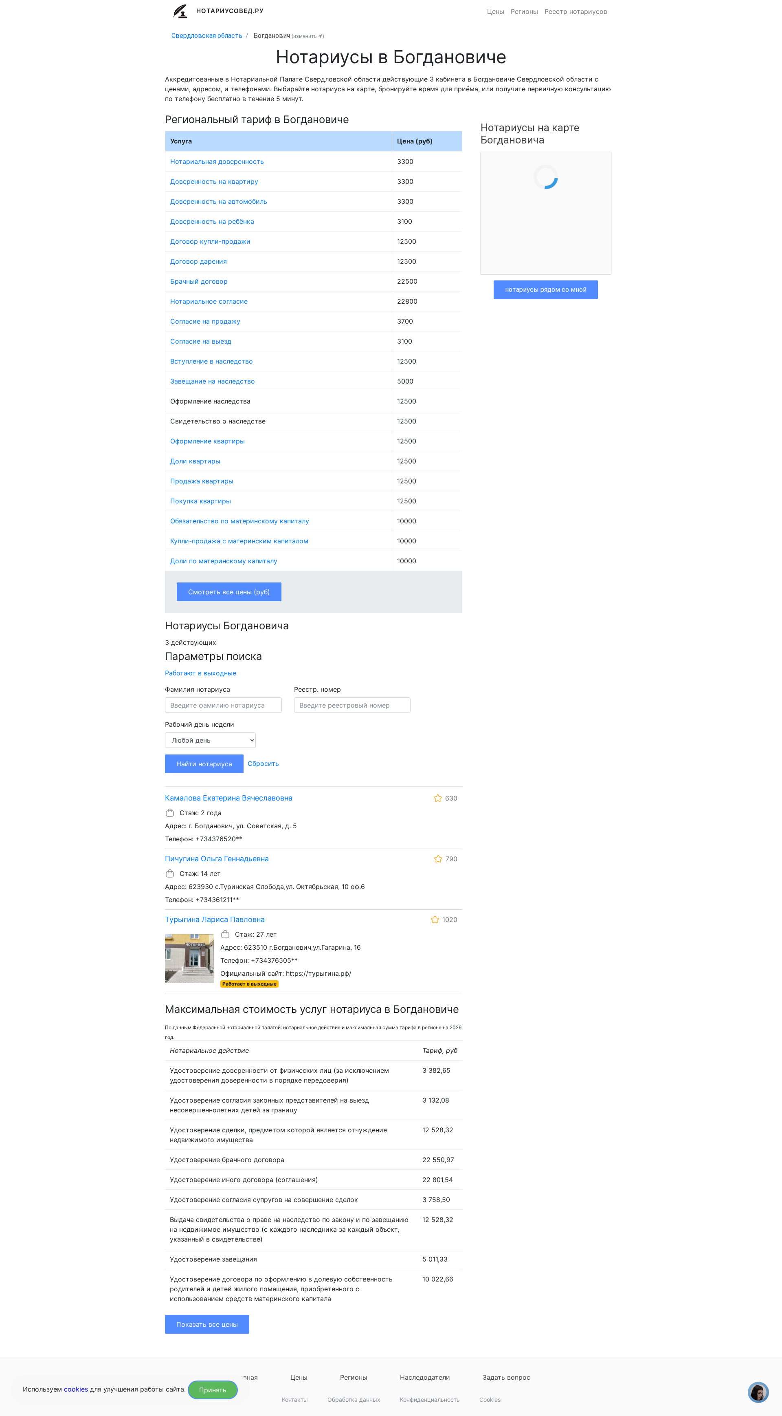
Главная (245, 1377)
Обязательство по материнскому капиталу (239, 521)
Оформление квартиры (207, 441)
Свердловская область (206, 36)
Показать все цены (207, 1324)
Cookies (490, 1399)
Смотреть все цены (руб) (229, 592)
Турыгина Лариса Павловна (215, 919)
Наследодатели (425, 1377)
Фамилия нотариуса (197, 689)
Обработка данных (353, 1399)
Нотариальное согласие (209, 301)
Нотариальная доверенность (217, 161)
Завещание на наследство (212, 381)
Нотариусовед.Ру (230, 11)
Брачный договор (199, 281)
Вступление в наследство (211, 361)
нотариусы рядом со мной (545, 289)
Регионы (524, 11)
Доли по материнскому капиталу (223, 561)
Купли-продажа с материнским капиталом (239, 541)
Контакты (295, 1399)
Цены (495, 11)
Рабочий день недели (199, 724)
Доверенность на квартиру (214, 181)
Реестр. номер (317, 689)
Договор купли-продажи (210, 241)
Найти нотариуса (204, 764)
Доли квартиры (195, 461)
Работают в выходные (200, 673)
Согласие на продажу (205, 321)
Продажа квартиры (201, 481)
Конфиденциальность (430, 1399)
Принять (212, 1390)
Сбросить (263, 763)
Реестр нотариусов (576, 11)
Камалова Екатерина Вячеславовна (228, 798)
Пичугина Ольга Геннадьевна (217, 858)
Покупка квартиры (200, 501)
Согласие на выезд (200, 341)
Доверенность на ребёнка (212, 221)
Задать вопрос (506, 1377)
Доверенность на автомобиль (218, 201)
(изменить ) (308, 36)
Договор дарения (198, 261)
